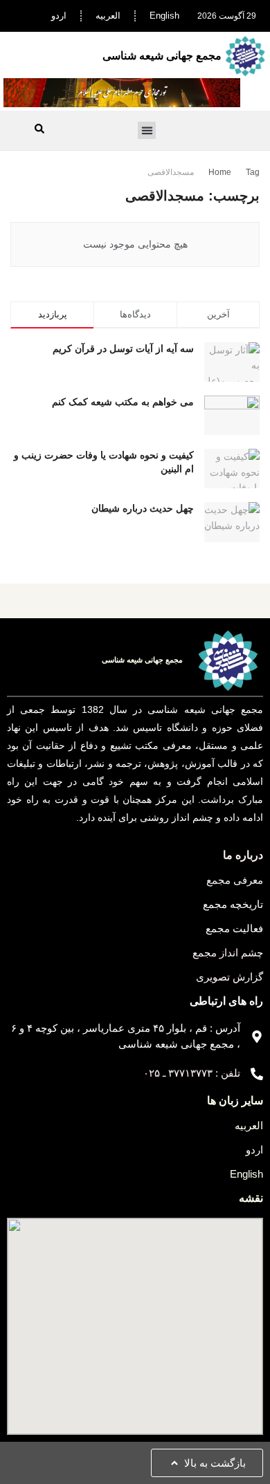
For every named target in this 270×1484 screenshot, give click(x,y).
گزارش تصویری (229, 977)
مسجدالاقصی (170, 172)
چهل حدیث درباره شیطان (142, 508)
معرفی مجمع (234, 880)
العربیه (108, 15)
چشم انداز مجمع (227, 952)
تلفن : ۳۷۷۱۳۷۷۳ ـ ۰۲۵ (191, 1073)
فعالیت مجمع (234, 928)
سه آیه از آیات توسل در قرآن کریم (123, 348)
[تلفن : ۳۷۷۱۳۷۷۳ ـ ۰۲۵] (257, 1074)
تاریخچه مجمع (233, 904)
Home (219, 172)
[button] (147, 131)
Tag (253, 172)
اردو (58, 15)
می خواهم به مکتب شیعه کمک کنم (123, 401)
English (164, 15)
